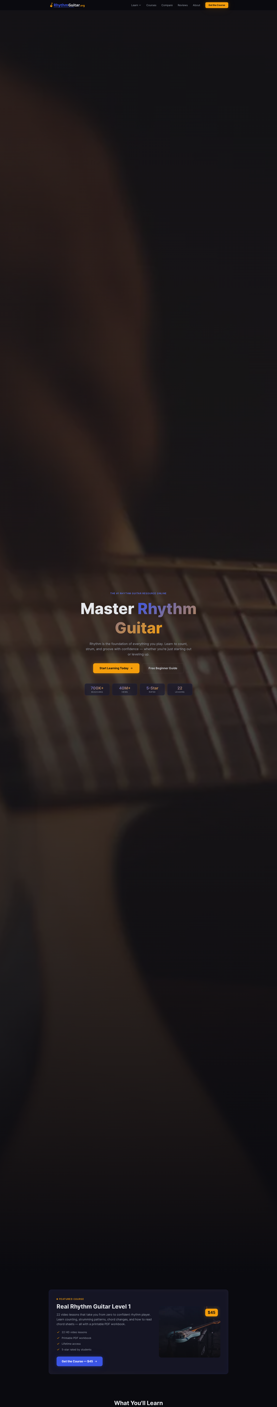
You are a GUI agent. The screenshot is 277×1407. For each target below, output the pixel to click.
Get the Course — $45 (77, 1361)
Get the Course (217, 5)
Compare (167, 5)
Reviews (183, 5)
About (196, 5)
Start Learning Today (114, 668)
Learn (134, 5)
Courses (151, 5)
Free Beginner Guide (163, 668)
